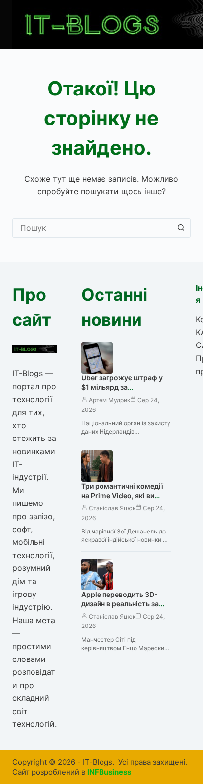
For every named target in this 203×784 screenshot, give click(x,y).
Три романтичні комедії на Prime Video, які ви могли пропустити (122, 495)
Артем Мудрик (109, 400)
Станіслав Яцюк (112, 508)
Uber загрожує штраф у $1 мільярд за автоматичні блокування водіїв (123, 392)
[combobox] (92, 228)
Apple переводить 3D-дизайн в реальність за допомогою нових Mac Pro (120, 608)
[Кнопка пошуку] (180, 228)
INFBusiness (109, 772)
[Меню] (186, 24)
